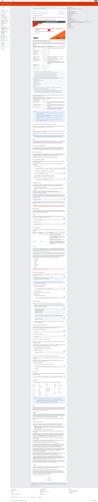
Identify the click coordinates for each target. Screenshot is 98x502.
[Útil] (63, 11)
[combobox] (84, 1)
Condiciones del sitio (16, 500)
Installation (46, 11)
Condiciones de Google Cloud (23, 500)
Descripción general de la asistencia (44, 491)
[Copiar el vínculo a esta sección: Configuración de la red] (42, 182)
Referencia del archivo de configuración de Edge (53, 202)
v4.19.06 (11, 3)
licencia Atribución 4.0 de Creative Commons (53, 483)
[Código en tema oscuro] (64, 365)
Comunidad (41, 490)
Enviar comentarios (62, 13)
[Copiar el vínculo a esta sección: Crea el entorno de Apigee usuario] (46, 145)
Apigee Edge (34, 11)
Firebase (28, 497)
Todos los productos (39, 497)
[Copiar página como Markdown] (48, 13)
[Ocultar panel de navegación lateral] (9, 500)
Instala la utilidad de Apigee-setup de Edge (49, 136)
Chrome (24, 497)
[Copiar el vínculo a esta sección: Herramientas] (38, 380)
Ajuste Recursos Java (41, 253)
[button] (4, 49)
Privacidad (12, 500)
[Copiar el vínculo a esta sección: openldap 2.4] (37, 412)
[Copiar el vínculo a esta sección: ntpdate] (36, 405)
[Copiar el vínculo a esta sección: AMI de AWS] (38, 371)
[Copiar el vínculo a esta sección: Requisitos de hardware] (42, 15)
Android (21, 497)
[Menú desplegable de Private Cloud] (16, 1)
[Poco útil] (64, 11)
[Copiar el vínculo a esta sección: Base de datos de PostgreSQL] (45, 272)
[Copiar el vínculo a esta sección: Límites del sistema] (41, 301)
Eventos (12, 491)
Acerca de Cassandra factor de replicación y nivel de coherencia (41, 251)
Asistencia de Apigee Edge (37, 473)
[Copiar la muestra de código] (64, 167)
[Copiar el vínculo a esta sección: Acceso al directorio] (41, 227)
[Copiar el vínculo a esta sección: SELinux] (36, 139)
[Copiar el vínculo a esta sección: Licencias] (37, 464)
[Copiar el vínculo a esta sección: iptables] (36, 214)
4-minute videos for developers (73, 491)
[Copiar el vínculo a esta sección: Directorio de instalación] (42, 152)
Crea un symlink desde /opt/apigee (52, 155)
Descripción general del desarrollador (73, 490)
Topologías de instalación (50, 40)
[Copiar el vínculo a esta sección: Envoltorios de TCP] (40, 208)
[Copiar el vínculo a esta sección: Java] (35, 129)
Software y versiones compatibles (48, 127)
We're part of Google (13, 490)
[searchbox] (5, 7)
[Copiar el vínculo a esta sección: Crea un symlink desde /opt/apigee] (45, 159)
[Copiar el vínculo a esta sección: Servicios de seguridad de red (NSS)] (47, 325)
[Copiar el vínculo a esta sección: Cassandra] (38, 246)
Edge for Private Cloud (5, 3)
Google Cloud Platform (33, 497)
